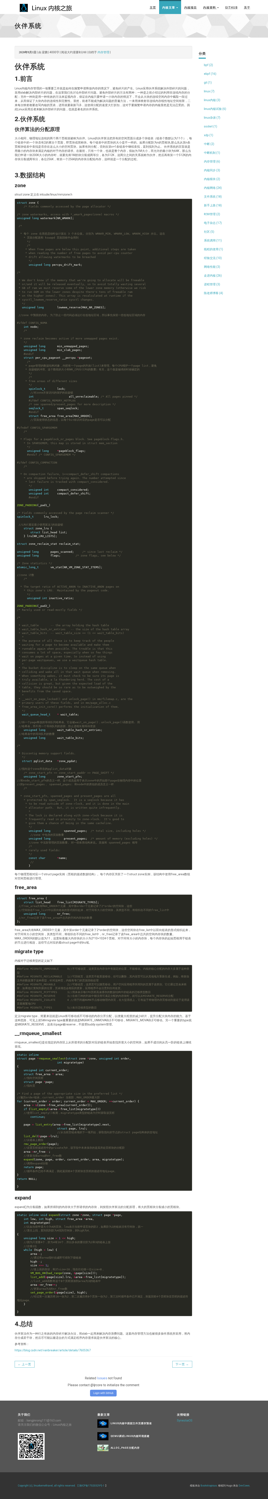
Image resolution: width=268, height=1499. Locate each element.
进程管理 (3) (212, 284)
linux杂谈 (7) (212, 117)
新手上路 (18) (213, 205)
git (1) (208, 82)
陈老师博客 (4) (213, 293)
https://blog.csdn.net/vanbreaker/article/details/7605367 (53, 1350)
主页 (153, 7)
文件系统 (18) (213, 196)
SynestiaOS (184, 1420)
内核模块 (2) (212, 179)
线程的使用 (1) (213, 249)
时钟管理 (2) (212, 214)
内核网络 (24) (213, 187)
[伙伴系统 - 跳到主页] (46, 6)
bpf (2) (208, 65)
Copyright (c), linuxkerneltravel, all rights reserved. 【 (48, 1485)
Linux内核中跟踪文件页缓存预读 (131, 1423)
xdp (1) (208, 135)
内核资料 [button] (210, 7)
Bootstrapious (209, 1485)
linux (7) (209, 91)
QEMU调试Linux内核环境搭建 (130, 1436)
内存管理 (103, 52)
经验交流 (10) (213, 258)
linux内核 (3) (212, 100)
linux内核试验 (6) (215, 109)
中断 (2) (209, 144)
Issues (102, 1378)
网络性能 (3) (212, 266)
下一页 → (182, 1364)
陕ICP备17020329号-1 (91, 1485)
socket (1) (210, 126)
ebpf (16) (210, 73)
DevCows (244, 1485)
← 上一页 (24, 1364)
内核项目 (190, 7)
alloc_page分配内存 (125, 1447)
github (231, 7)
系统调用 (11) (213, 240)
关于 (247, 7)
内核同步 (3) (212, 170)
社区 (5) (209, 231)
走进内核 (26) (213, 275)
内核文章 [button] (169, 7)
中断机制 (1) (212, 152)
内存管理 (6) (212, 161)
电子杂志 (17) (213, 223)
